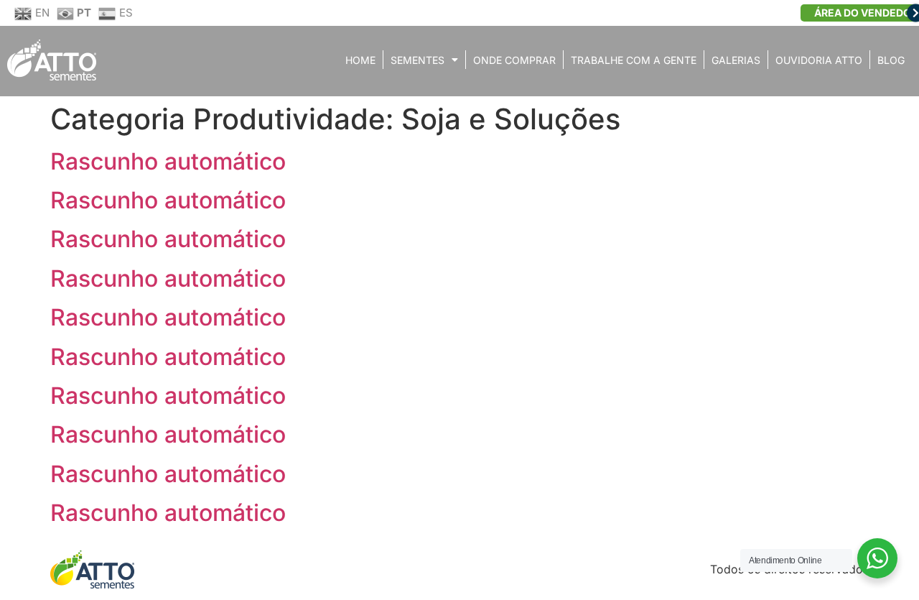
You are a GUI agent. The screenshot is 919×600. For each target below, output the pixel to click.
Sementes (417, 60)
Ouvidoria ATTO (818, 60)
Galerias (736, 60)
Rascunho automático (168, 161)
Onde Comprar (514, 60)
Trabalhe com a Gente (633, 60)
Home (360, 60)
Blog (891, 60)
